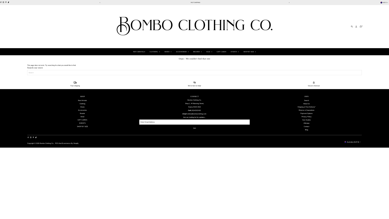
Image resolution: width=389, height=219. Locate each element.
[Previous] (100, 2)
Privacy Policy (307, 117)
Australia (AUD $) (353, 142)
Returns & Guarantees (306, 110)
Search (306, 100)
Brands (196, 52)
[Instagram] (3, 2)
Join (194, 128)
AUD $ (385, 2)
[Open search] (352, 26)
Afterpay (306, 123)
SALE (208, 52)
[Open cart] (361, 26)
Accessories (181, 52)
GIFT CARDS (221, 52)
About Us (306, 104)
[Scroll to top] (385, 213)
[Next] (289, 2)
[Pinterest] (6, 2)
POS (56, 143)
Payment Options (306, 113)
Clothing (154, 52)
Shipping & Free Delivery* (306, 107)
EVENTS (234, 52)
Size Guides (306, 120)
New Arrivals (139, 52)
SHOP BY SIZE (249, 52)
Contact (306, 126)
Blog (306, 130)
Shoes (167, 52)
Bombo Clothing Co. (47, 143)
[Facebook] (1, 2)
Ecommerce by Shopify (70, 143)
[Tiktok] (8, 2)
